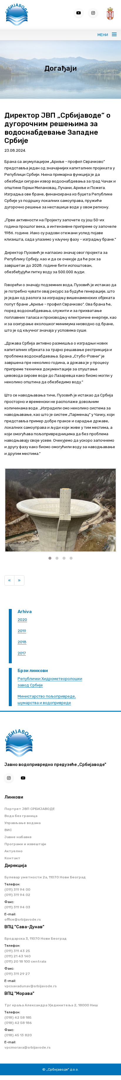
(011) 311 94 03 (17, 907)
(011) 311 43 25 (17, 951)
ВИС (8, 830)
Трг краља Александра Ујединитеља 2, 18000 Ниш (51, 1005)
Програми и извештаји (25, 844)
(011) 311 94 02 (17, 895)
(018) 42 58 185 (17, 1017)
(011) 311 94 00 (17, 889)
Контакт (12, 858)
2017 (22, 653)
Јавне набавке (18, 837)
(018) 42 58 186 (18, 1023)
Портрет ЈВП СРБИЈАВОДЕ (29, 809)
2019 (22, 631)
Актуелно (13, 851)
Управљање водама (22, 823)
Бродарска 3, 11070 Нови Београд (35, 938)
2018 (22, 642)
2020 (22, 619)
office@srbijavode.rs (22, 919)
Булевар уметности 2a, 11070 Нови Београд (45, 877)
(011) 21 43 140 (17, 956)
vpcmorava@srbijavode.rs (27, 1047)
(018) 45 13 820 (18, 1035)
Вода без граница (20, 816)
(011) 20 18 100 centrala (25, 961)
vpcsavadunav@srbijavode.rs (30, 986)
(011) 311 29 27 (17, 974)
